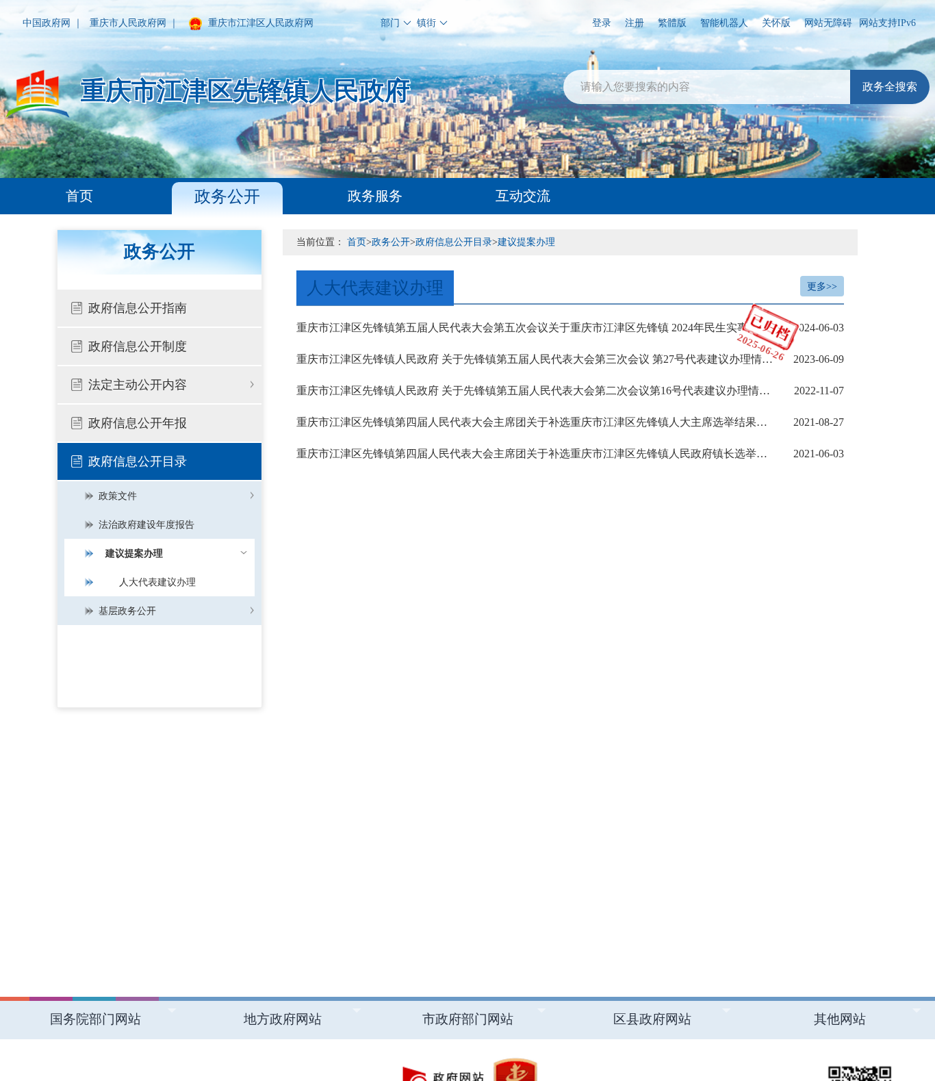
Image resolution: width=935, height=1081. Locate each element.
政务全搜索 (889, 86)
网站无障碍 (828, 23)
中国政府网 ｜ (53, 23)
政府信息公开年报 (137, 423)
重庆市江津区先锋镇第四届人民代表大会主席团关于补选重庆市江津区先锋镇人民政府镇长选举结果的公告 (570, 453)
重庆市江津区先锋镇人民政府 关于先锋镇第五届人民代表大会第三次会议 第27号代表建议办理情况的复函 (570, 359)
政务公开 (227, 196)
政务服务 (375, 195)
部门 (390, 23)
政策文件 (118, 496)
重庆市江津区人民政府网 (259, 23)
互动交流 (523, 195)
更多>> (822, 286)
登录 (601, 23)
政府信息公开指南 (137, 308)
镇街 (426, 23)
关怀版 (776, 23)
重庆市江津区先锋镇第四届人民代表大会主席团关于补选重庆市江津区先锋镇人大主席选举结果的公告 (570, 422)
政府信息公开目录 (137, 461)
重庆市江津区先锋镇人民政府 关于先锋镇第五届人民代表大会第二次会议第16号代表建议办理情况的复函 (570, 390)
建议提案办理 (134, 553)
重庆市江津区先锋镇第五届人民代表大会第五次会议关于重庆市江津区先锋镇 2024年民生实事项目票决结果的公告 (570, 327)
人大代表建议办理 (157, 582)
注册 (634, 23)
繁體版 (672, 23)
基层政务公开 (127, 611)
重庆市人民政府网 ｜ (134, 23)
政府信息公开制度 (137, 346)
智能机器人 (724, 23)
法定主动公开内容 (137, 385)
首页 (79, 195)
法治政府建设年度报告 (146, 525)
